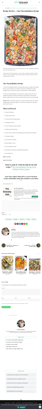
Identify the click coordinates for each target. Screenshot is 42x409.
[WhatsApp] (27, 224)
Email (16, 298)
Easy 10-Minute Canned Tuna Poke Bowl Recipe (21, 272)
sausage (28, 219)
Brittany (13, 230)
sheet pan (34, 219)
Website (12, 240)
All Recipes (13, 8)
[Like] (15, 224)
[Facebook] (18, 224)
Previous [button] (37, 254)
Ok (18, 407)
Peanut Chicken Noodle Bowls (11, 346)
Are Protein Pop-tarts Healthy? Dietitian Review (15, 339)
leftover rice (22, 219)
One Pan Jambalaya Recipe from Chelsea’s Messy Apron (24, 168)
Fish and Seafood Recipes (20, 8)
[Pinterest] (22, 224)
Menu (39, 2)
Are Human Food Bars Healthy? (12, 344)
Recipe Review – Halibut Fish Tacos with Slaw (7, 272)
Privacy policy (22, 407)
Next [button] (39, 254)
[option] (7, 265)
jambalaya (16, 219)
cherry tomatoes (9, 219)
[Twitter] (20, 224)
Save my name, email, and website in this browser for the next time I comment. (15, 303)
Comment (3, 288)
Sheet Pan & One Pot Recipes (31, 8)
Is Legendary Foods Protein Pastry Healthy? (14, 342)
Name (3, 298)
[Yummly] (24, 224)
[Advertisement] (21, 359)
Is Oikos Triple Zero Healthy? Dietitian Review (14, 348)
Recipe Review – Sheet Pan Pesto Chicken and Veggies (34, 272)
